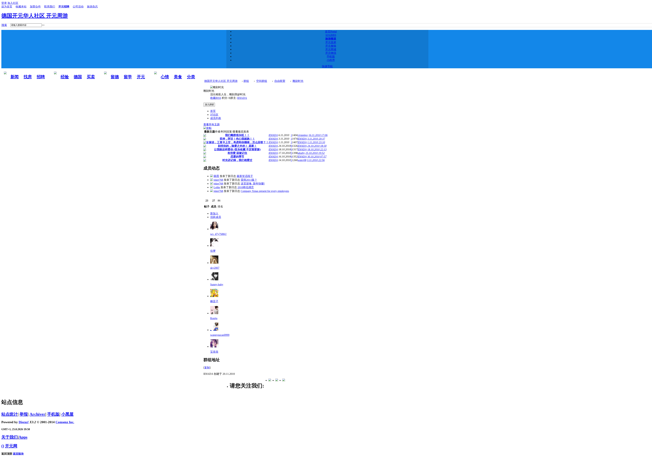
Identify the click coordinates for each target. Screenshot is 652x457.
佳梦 (213, 250)
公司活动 (78, 6)
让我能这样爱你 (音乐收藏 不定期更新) (237, 149)
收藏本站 (21, 6)
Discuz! (24, 422)
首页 (331, 31)
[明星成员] (214, 346)
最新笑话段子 (245, 176)
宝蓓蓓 (214, 351)
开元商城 (330, 49)
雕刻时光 (298, 81)
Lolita (217, 187)
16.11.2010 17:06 (318, 135)
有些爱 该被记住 (237, 153)
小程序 (331, 60)
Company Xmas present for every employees (265, 191)
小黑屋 (67, 414)
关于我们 (9, 437)
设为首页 (6, 6)
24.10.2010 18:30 (317, 145)
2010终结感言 (246, 187)
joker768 (218, 179)
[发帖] (207, 128)
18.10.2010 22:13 (317, 149)
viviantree (302, 135)
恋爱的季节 (237, 156)
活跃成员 (215, 217)
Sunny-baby (216, 284)
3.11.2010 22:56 (316, 160)
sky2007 (214, 267)
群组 (246, 81)
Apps (23, 437)
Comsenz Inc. (65, 422)
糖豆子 (214, 301)
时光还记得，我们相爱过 (237, 160)
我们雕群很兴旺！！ (237, 135)
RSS (218, 97)
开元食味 (330, 45)
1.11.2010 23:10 (316, 142)
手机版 (331, 56)
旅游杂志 (92, 6)
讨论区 (214, 114)
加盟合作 (35, 6)
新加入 (214, 213)
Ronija (213, 318)
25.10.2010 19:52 (315, 153)
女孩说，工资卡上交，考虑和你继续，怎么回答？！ (237, 142)
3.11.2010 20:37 (316, 138)
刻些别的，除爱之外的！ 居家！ (237, 145)
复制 (207, 367)
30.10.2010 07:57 (317, 156)
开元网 (11, 446)
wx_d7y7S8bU (218, 234)
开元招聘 (63, 6)
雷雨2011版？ (249, 179)
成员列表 (215, 118)
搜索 (4, 25)
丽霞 (216, 176)
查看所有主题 (211, 124)
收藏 (213, 97)
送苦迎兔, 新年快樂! (253, 183)
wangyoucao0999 (219, 334)
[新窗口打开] (204, 135)
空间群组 (261, 81)
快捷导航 (327, 66)
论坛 (330, 35)
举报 (24, 414)
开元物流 (330, 52)
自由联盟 (279, 81)
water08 (301, 160)
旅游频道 (330, 38)
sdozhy (301, 153)
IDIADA (242, 97)
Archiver (37, 414)
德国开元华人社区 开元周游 (34, 16)
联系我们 (49, 6)
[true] (43, 25)
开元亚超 (330, 42)
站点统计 (9, 414)
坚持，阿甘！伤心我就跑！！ (237, 138)
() (2, 446)
